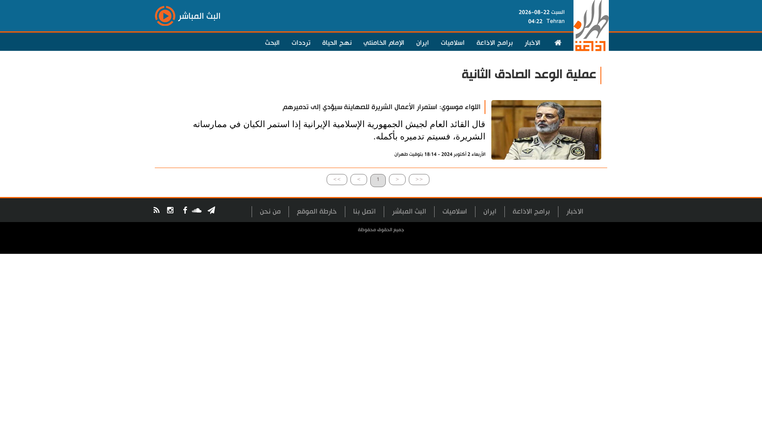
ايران (422, 43)
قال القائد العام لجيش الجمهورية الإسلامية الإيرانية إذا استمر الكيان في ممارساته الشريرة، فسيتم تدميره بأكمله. (339, 130)
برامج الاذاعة (495, 43)
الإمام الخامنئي (384, 43)
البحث (272, 43)
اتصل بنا (364, 211)
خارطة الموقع (317, 211)
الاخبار (533, 43)
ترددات (301, 43)
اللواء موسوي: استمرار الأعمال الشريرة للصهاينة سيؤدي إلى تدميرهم (382, 107)
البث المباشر (409, 211)
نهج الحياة (337, 43)
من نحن (270, 211)
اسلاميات (453, 43)
